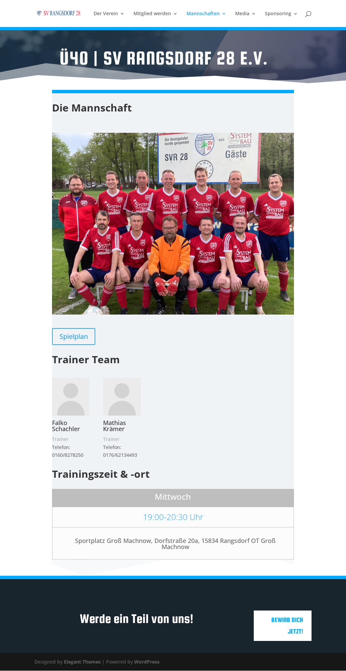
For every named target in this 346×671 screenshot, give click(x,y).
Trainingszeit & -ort (101, 474)
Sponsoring (278, 14)
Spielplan (73, 336)
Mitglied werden (152, 14)
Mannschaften (203, 14)
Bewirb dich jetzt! (287, 625)
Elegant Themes (82, 661)
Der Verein (106, 14)
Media (242, 14)
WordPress (146, 661)
